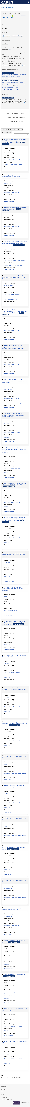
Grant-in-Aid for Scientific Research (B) (12, 294)
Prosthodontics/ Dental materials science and (13, 164)
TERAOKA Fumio (7, 793)
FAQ (2, 1092)
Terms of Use (4, 1097)
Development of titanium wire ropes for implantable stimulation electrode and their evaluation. (12, 589)
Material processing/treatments (10, 299)
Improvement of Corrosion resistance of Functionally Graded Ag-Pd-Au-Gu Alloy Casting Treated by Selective (13, 554)
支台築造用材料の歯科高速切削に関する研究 (14, 974)
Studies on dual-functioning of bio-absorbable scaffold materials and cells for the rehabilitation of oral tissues (14, 723)
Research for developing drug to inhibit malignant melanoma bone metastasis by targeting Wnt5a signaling (14, 381)
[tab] (16, 113)
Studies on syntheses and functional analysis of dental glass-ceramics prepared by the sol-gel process (14, 847)
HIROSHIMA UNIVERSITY (9, 1068)
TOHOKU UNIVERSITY (9, 615)
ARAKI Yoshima (7, 423)
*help (26, 15)
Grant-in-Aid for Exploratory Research (12, 502)
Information (3, 1086)
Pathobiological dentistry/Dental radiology (12, 403)
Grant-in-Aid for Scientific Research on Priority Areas (15, 835)
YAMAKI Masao (7, 1016)
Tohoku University (7, 303)
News (2, 1094)
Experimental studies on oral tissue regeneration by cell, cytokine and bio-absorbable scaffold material (14, 689)
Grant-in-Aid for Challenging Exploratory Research (14, 260)
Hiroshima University (8, 968)
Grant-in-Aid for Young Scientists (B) (11, 398)
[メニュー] (28, 2)
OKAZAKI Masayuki (8, 888)
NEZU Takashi (7, 355)
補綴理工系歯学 (6, 74)
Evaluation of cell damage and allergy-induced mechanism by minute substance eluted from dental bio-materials (14, 623)
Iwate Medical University (9, 169)
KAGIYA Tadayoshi (8, 389)
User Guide (3, 1089)
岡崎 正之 (6, 764)
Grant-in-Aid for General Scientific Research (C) (14, 1026)
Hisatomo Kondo (7, 183)
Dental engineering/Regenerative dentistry (13, 265)
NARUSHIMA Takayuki (8, 285)
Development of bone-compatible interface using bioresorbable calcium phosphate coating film (13, 277)
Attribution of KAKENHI (6, 1099)
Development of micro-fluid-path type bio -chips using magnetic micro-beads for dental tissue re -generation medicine (14, 243)
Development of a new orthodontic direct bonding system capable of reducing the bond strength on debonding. (13, 415)
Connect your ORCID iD (19, 15)
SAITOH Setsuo (7, 562)
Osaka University (7, 779)
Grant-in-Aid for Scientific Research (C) (12, 159)
